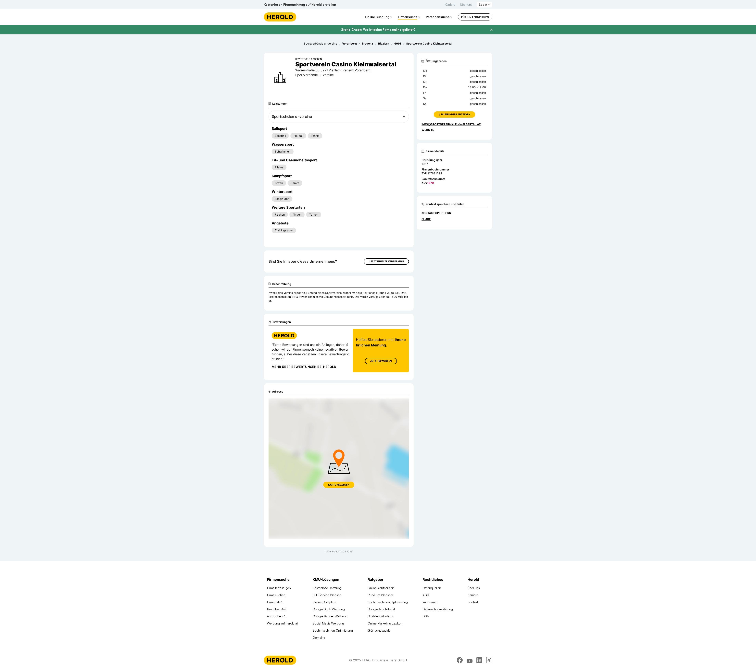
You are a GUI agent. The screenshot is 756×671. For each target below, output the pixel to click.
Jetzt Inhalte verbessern (386, 261)
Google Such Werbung (329, 609)
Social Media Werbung (328, 623)
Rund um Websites (381, 595)
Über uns (466, 5)
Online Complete (324, 602)
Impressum (429, 602)
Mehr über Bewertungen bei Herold (304, 367)
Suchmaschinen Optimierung (333, 630)
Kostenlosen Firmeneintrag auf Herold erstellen (300, 5)
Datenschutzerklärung (437, 609)
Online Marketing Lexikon (385, 623)
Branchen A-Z (276, 609)
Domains (319, 637)
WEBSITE (428, 129)
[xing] (489, 660)
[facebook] (460, 660)
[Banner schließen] (491, 29)
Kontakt (473, 602)
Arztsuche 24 (276, 616)
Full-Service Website (327, 595)
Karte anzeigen (338, 484)
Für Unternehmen (475, 17)
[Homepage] (280, 16)
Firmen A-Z (274, 602)
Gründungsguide (379, 630)
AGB (425, 595)
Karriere (450, 5)
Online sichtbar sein (381, 588)
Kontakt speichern (436, 213)
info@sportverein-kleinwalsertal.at (451, 124)
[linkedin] (479, 660)
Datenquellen (431, 588)
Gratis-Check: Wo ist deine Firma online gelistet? (378, 30)
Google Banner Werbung (330, 616)
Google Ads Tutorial (381, 609)
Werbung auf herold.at (282, 623)
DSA (425, 616)
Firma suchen (276, 595)
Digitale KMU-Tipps (381, 616)
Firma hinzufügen (279, 588)
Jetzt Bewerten (381, 360)
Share (426, 219)
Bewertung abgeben (308, 59)
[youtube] (469, 660)
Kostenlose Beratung (327, 588)
